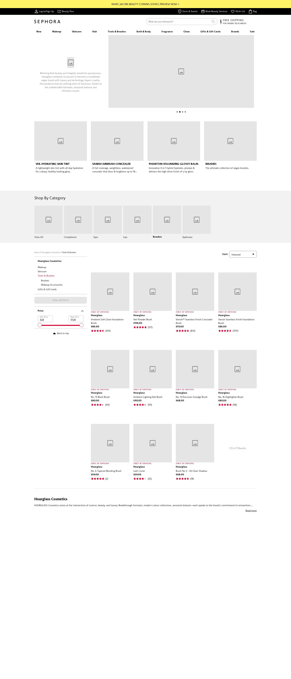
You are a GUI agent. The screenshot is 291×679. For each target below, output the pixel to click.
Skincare (42, 271)
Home (37, 252)
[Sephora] (47, 21)
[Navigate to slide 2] (180, 112)
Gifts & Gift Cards (47, 289)
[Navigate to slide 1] (177, 112)
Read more (251, 510)
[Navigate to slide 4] (185, 112)
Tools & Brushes (46, 275)
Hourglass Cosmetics (51, 252)
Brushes (45, 280)
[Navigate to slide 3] (182, 112)
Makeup (42, 267)
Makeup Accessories (51, 284)
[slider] (40, 325)
